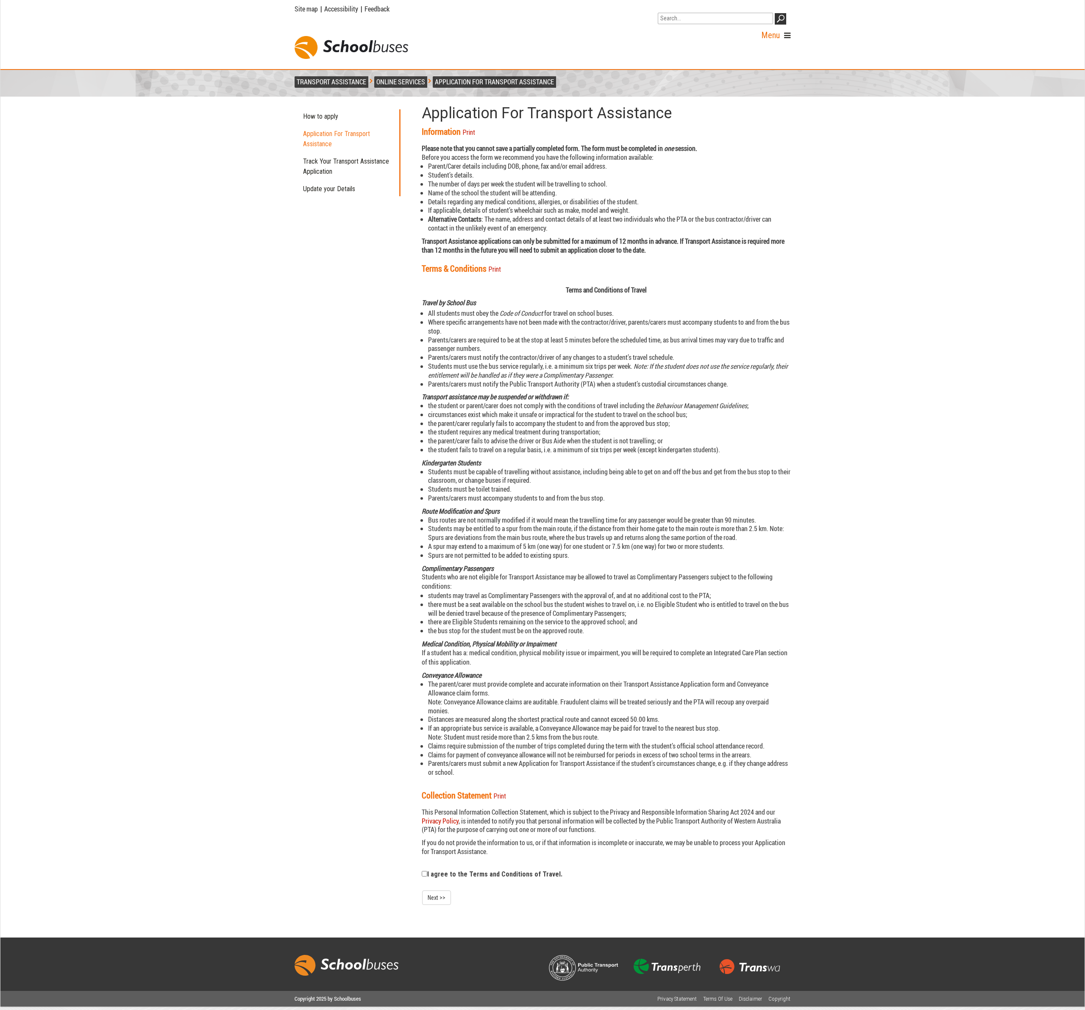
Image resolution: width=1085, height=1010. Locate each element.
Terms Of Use (717, 999)
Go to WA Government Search (697, 7)
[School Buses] (351, 47)
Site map (306, 9)
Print (468, 132)
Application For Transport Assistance (336, 139)
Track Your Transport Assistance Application (346, 166)
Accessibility (341, 9)
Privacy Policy (440, 821)
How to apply (320, 116)
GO (782, 20)
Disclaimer (750, 999)
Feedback (376, 9)
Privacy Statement (677, 999)
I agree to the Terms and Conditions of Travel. (494, 874)
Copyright (779, 999)
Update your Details (329, 189)
